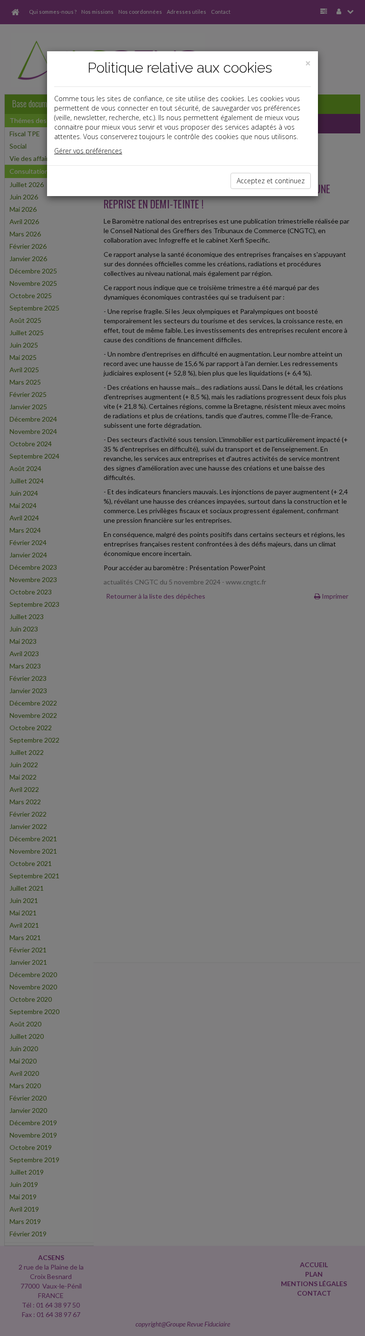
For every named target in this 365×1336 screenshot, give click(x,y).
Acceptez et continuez (271, 180)
